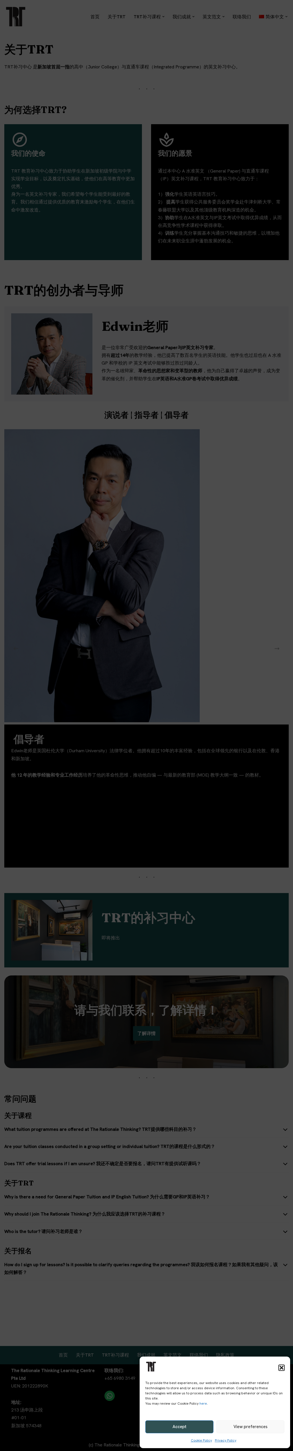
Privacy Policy (225, 1440)
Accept (179, 1427)
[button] (281, 1368)
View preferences (250, 1427)
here (203, 1403)
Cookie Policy (201, 1440)
